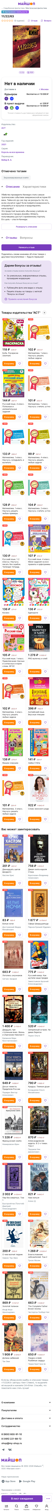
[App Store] (8, 1481)
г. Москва (43, 89)
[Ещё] (48, 1498)
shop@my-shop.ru (11, 1443)
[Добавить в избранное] (19, 363)
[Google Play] (27, 1481)
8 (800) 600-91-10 (11, 1434)
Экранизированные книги (16, 177)
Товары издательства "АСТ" (20, 312)
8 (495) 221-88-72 (11, 1438)
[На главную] (27, 5)
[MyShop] (11, 1461)
